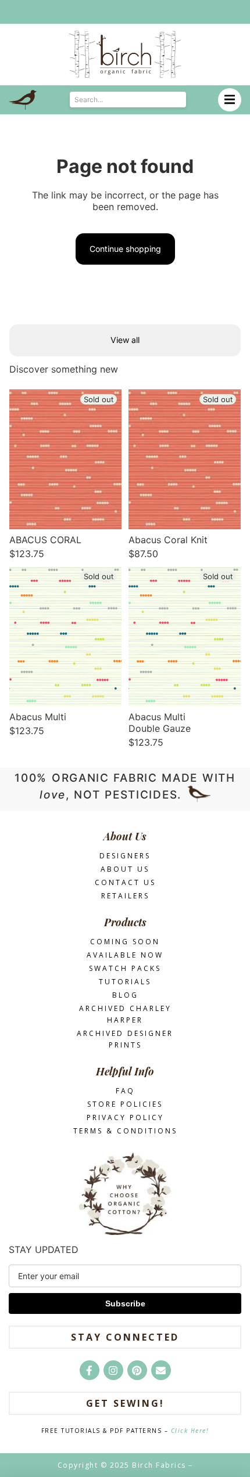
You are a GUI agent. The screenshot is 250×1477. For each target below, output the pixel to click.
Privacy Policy (125, 1117)
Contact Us (125, 882)
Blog (125, 995)
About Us (125, 869)
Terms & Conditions (125, 1131)
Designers (125, 856)
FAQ (125, 1091)
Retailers (125, 896)
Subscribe (125, 1303)
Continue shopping (125, 249)
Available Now (125, 955)
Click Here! (190, 1431)
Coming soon (125, 942)
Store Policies (125, 1104)
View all (125, 340)
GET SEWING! (125, 1403)
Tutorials (125, 982)
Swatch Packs (125, 968)
